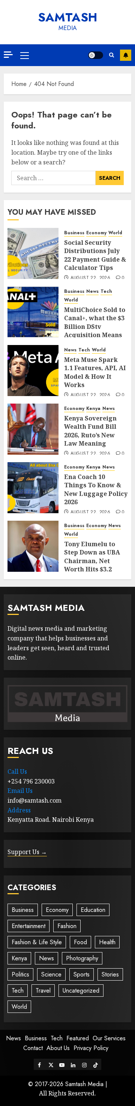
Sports (82, 974)
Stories (110, 974)
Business (74, 233)
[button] (24, 55)
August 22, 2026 (90, 278)
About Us (58, 1048)
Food (80, 942)
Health (107, 942)
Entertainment (28, 926)
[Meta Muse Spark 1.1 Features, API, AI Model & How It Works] (33, 370)
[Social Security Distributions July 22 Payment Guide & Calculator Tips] (33, 253)
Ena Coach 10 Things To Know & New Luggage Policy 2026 (96, 489)
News (92, 291)
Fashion (66, 926)
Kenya (93, 408)
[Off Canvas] (8, 54)
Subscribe (125, 55)
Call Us (17, 771)
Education (93, 910)
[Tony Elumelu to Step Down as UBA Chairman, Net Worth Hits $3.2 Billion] (33, 546)
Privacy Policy (91, 1048)
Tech (106, 291)
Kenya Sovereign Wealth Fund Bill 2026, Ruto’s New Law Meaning (90, 431)
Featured (77, 1038)
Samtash (67, 17)
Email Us (20, 791)
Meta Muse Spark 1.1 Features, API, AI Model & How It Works (95, 372)
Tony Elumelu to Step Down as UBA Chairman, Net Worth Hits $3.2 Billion (92, 561)
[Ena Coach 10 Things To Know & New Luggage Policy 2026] (33, 487)
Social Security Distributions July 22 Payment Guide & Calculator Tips (95, 255)
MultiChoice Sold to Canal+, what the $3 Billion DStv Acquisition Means (94, 322)
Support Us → (27, 852)
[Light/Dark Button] (95, 55)
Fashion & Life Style (37, 942)
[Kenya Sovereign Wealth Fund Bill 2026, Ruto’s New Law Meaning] (33, 429)
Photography (82, 958)
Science (51, 974)
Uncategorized (81, 990)
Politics (20, 974)
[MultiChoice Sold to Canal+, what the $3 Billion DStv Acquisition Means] (33, 312)
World (115, 233)
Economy (96, 233)
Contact (33, 1048)
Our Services (109, 1038)
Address (19, 810)
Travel (43, 990)
